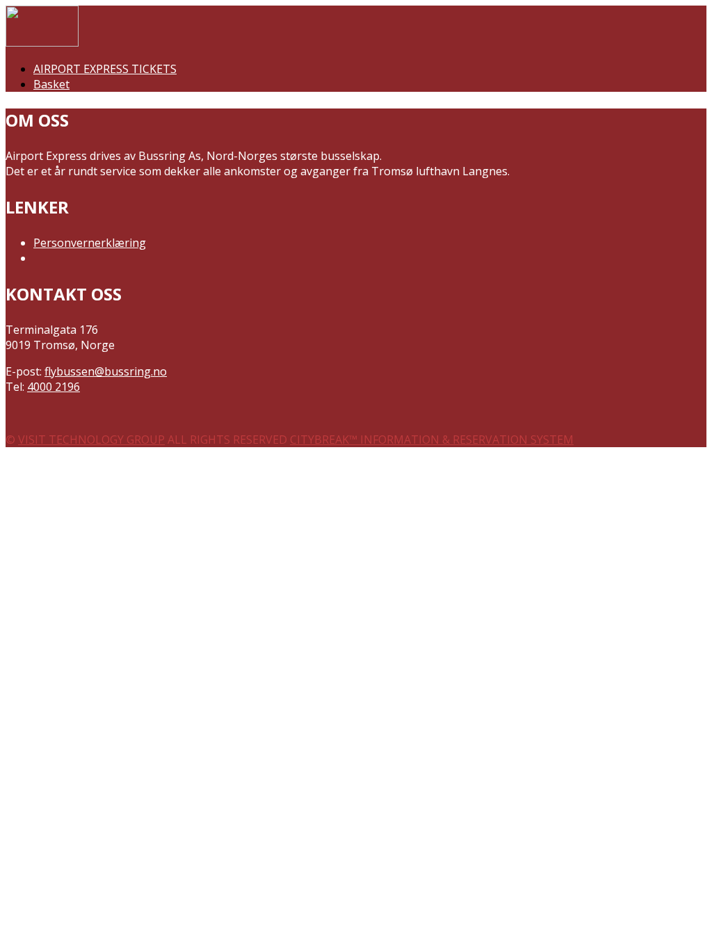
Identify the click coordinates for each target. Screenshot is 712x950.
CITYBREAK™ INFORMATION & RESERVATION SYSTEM (432, 439)
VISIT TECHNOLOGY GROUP (91, 439)
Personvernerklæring (89, 242)
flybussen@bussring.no (105, 371)
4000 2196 (53, 386)
